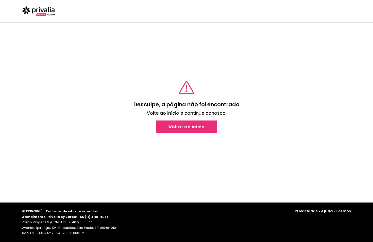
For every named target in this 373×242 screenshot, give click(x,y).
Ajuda (327, 211)
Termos (343, 211)
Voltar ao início (186, 127)
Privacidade (306, 211)
